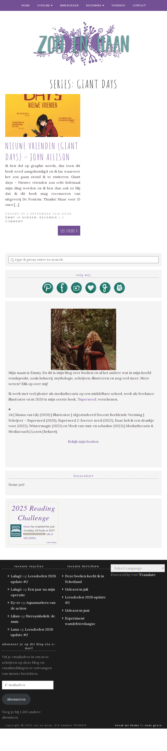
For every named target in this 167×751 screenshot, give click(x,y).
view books (52, 542)
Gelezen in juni (77, 610)
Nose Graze (153, 725)
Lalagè (16, 576)
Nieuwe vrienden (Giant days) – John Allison (41, 151)
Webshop (118, 5)
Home (25, 5)
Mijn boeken (69, 5)
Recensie (48, 217)
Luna (15, 629)
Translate (147, 575)
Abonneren (16, 699)
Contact (139, 5)
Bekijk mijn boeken (83, 441)
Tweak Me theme (127, 725)
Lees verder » (69, 231)
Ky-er (15, 602)
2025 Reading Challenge (33, 512)
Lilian (15, 616)
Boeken (29, 217)
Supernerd (87, 399)
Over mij (44, 5)
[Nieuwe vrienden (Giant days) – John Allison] (42, 115)
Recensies (94, 5)
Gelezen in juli (76, 589)
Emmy (10, 217)
